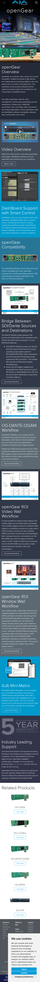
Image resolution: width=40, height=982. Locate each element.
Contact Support (30, 926)
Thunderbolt (7, 936)
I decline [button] (24, 973)
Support (30, 922)
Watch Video (9, 164)
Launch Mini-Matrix (11, 710)
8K (4, 938)
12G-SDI (5, 929)
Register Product (30, 930)
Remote (5, 925)
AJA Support (18, 764)
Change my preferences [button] (24, 977)
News (17, 929)
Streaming (6, 927)
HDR (4, 931)
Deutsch (7, 962)
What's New (19, 931)
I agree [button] (24, 969)
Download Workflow (11, 381)
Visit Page (20, 811)
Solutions (6, 922)
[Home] (20, 1)
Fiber (4, 933)
